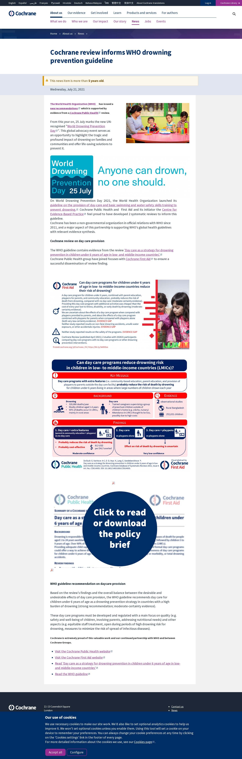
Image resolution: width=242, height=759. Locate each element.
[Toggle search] (234, 14)
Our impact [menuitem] (100, 21)
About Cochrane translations (151, 2)
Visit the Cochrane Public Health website (82, 651)
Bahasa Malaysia (94, 2)
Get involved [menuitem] (99, 13)
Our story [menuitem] (120, 21)
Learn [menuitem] (117, 13)
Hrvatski (67, 2)
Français (44, 2)
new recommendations (64, 108)
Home (53, 33)
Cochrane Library (228, 2)
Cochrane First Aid (138, 259)
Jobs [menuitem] (148, 21)
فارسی (33, 2)
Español (23, 2)
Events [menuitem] (161, 21)
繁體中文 (116, 2)
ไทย (107, 2)
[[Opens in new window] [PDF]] (113, 483)
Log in (208, 2)
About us (68, 33)
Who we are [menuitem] (80, 21)
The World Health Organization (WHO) (73, 104)
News (81, 33)
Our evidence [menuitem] (76, 13)
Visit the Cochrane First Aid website (79, 657)
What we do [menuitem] (58, 21)
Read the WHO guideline (71, 674)
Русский (55, 2)
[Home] (24, 14)
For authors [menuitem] (170, 13)
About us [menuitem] (56, 13)
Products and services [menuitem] (141, 13)
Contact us (177, 706)
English (12, 2)
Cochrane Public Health (83, 112)
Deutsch (78, 2)
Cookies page (143, 742)
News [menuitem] (135, 21)
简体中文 (129, 2)
